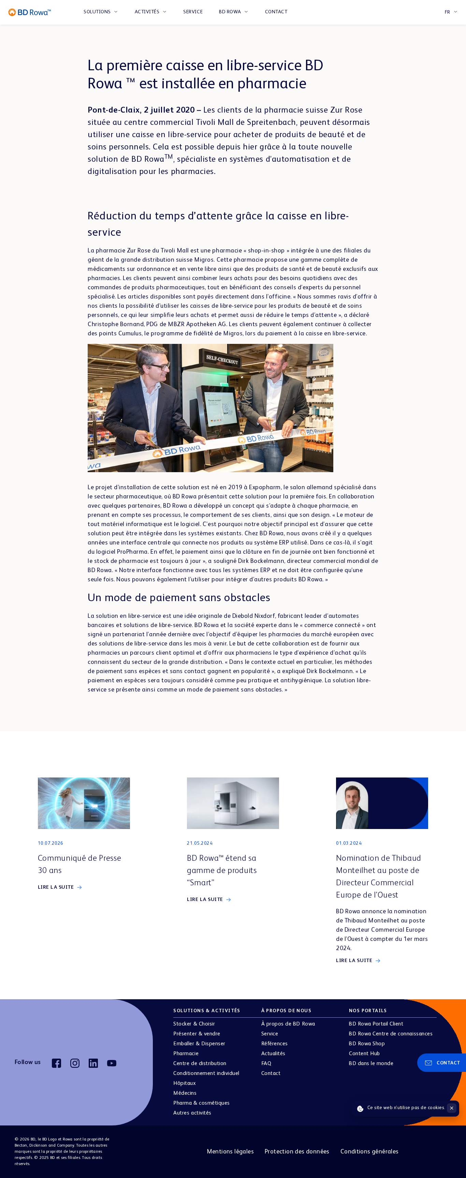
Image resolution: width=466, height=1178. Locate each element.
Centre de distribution (199, 1063)
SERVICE (193, 12)
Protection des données (297, 1152)
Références (274, 1044)
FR (447, 12)
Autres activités (192, 1113)
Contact (271, 1073)
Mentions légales (230, 1152)
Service (269, 1034)
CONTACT (276, 12)
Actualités (273, 1054)
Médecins (184, 1093)
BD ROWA (230, 12)
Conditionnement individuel (206, 1073)
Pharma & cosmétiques (201, 1103)
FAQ (266, 1063)
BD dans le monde (371, 1063)
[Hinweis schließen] (451, 1108)
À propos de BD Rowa (288, 1024)
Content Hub (364, 1054)
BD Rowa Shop (367, 1044)
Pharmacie (186, 1054)
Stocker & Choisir (194, 1024)
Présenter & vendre (196, 1034)
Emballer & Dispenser (199, 1044)
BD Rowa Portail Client (376, 1024)
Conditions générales (369, 1152)
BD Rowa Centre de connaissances (391, 1034)
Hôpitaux (184, 1083)
